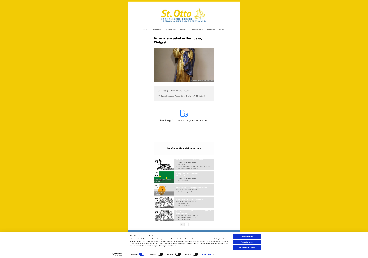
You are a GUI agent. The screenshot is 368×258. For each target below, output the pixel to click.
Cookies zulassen (247, 236)
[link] (145, 29)
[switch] (160, 254)
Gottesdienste (157, 29)
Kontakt (222, 29)
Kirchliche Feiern (171, 29)
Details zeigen (206, 254)
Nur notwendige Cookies (247, 247)
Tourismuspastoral (197, 29)
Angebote (183, 29)
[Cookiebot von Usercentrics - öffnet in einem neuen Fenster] (117, 254)
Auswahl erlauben (247, 242)
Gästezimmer (211, 29)
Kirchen (145, 29)
